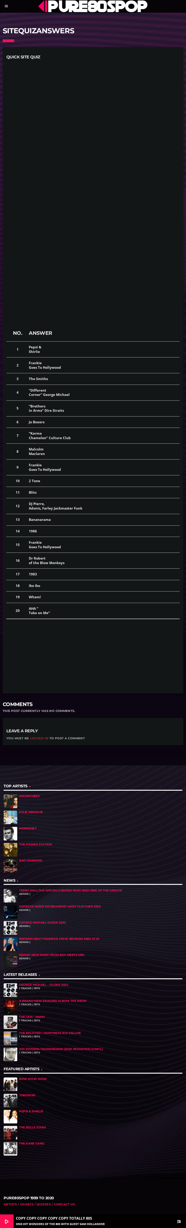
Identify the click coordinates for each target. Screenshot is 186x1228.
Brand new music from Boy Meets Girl (52, 955)
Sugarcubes (29, 796)
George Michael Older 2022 (42, 922)
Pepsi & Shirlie (31, 1111)
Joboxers (27, 1095)
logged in (39, 738)
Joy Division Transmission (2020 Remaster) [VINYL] (61, 1049)
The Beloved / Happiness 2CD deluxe (50, 1033)
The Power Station (35, 844)
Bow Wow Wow (33, 1079)
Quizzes (44, 1204)
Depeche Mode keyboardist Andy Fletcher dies (60, 906)
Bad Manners (30, 860)
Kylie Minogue (31, 812)
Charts (26, 1204)
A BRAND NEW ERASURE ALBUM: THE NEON (52, 1001)
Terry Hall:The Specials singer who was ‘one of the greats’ (70, 890)
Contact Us (64, 1204)
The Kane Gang (31, 1143)
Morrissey (28, 828)
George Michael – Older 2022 (43, 984)
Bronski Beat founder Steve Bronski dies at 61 (59, 939)
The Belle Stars (32, 1127)
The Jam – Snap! (32, 1017)
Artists (10, 1204)
